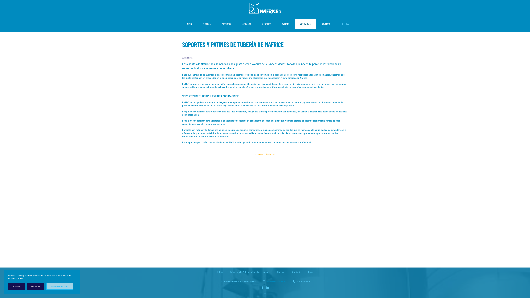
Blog (310, 272)
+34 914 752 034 (303, 281)
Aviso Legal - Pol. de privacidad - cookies (250, 272)
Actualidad (305, 24)
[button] (265, 293)
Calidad (285, 24)
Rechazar (35, 286)
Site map (281, 272)
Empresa (207, 24)
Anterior (259, 154)
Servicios (247, 24)
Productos (226, 24)
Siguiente (270, 154)
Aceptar (16, 286)
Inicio (189, 24)
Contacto (326, 24)
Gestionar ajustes (59, 286)
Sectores (266, 24)
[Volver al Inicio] (265, 8)
